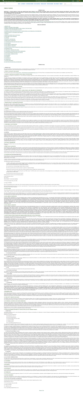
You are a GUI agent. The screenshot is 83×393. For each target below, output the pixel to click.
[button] (71, 3)
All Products (23, 3)
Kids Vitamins (56, 3)
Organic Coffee (43, 3)
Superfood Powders (30, 3)
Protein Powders (50, 3)
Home (19, 3)
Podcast (61, 3)
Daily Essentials (37, 3)
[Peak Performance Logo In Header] (7, 4)
